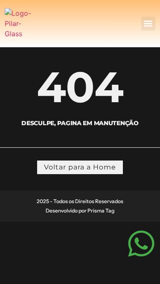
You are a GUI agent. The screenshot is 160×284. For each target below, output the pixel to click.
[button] (148, 24)
